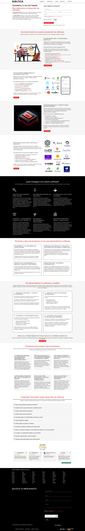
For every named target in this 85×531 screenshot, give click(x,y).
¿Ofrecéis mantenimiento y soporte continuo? (25, 436)
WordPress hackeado (60, 61)
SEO (60, 58)
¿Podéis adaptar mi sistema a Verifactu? (24, 423)
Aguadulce (44, 482)
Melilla (64, 481)
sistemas (30, 90)
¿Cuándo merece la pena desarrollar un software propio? (28, 407)
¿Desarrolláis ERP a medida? (22, 420)
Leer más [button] (15, 460)
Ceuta (53, 481)
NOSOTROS (62, 1)
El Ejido (13, 482)
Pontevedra (24, 480)
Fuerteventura (24, 481)
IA (25, 154)
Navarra (43, 476)
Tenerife (64, 480)
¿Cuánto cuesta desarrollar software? (24, 411)
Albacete (33, 474)
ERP (53, 60)
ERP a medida (17, 83)
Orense (54, 480)
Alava (64, 476)
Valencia (54, 473)
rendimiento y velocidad (56, 59)
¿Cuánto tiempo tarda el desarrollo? (23, 414)
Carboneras (54, 482)
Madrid (13, 475)
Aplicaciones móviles (19, 85)
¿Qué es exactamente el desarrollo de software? (26, 404)
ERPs (53, 117)
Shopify (64, 54)
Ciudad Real (54, 475)
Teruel (43, 475)
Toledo (13, 474)
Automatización (18, 88)
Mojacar (64, 482)
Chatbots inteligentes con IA (20, 159)
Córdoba (13, 473)
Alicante (43, 473)
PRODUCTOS (49, 1)
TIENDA (56, 1)
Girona (33, 476)
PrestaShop (60, 54)
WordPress (69, 54)
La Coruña (43, 480)
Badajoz (54, 474)
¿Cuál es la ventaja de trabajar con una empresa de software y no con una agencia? (34, 429)
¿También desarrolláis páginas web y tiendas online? (27, 439)
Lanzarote (33, 481)
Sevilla (23, 473)
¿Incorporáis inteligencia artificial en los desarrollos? (27, 426)
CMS (57, 57)
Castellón (64, 473)
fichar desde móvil (24, 87)
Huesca (23, 475)
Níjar (33, 482)
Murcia (33, 473)
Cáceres (64, 474)
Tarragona (13, 476)
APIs (51, 115)
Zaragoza (33, 475)
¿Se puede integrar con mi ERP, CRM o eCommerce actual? (29, 417)
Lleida (23, 476)
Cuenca (43, 474)
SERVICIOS (42, 1)
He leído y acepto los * (53, 16)
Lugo (33, 480)
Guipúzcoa (54, 476)
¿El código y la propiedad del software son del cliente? (28, 432)
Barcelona (64, 475)
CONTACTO (69, 1)
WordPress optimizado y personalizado (52, 55)
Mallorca (43, 481)
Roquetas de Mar (24, 482)
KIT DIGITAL (58, 525)
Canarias (13, 481)
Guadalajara (24, 474)
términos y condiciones (57, 16)
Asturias (13, 480)
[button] (42, 404)
